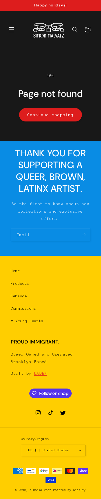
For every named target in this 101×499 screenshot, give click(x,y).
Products (20, 284)
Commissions (23, 308)
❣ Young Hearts (27, 321)
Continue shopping (50, 115)
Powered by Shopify (69, 490)
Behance (19, 296)
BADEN (40, 373)
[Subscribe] (84, 234)
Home (15, 271)
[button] (11, 29)
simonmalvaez (40, 490)
